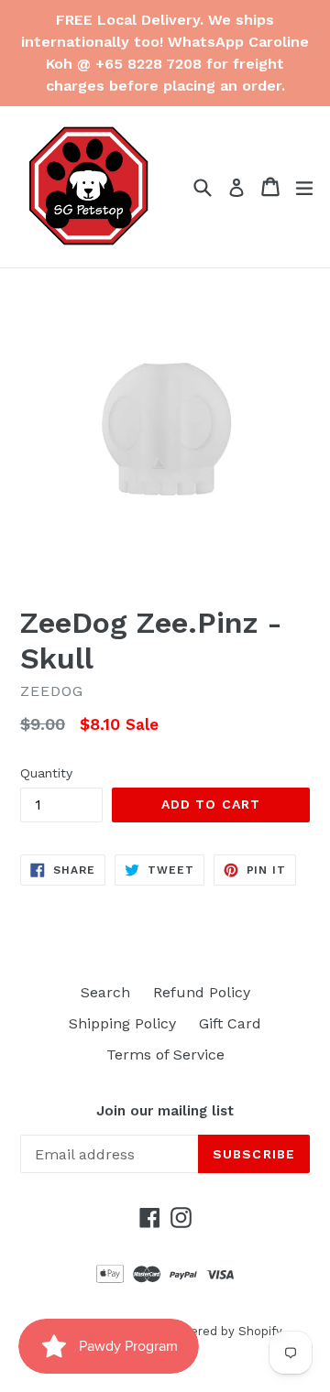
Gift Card (230, 1023)
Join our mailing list (165, 1111)
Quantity (46, 773)
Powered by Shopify (223, 1331)
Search (105, 992)
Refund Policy (201, 992)
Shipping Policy (122, 1023)
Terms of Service (165, 1054)
